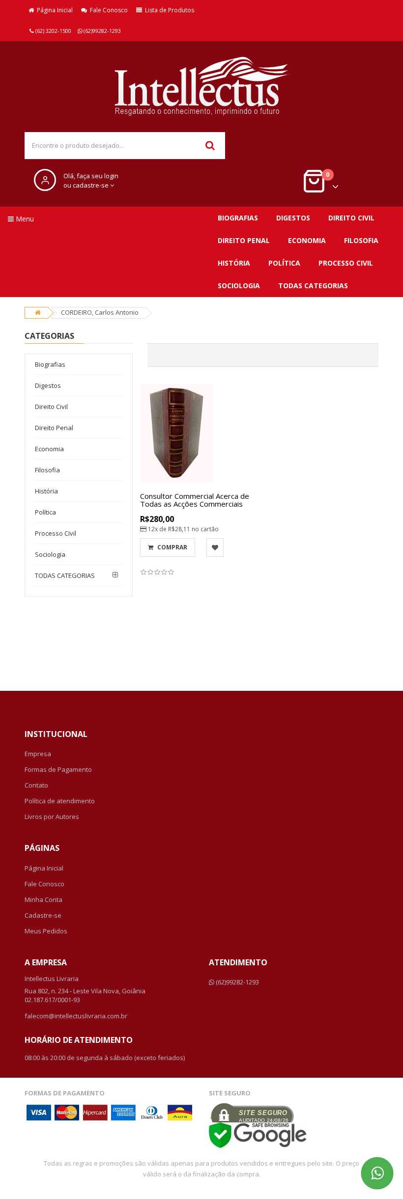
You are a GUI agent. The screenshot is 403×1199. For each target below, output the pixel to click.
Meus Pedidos (46, 930)
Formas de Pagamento (58, 769)
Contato (36, 785)
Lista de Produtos (168, 10)
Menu (24, 218)
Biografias (238, 217)
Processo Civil (345, 263)
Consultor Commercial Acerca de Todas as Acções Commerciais (194, 500)
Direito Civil (351, 217)
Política (284, 263)
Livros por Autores (52, 816)
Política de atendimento (60, 800)
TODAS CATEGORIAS (313, 285)
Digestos (293, 217)
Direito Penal (244, 240)
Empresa (38, 753)
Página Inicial (53, 10)
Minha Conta (43, 899)
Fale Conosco (107, 10)
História (234, 263)
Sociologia (239, 285)
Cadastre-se (43, 915)
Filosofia (361, 240)
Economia (307, 240)
